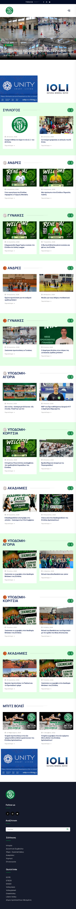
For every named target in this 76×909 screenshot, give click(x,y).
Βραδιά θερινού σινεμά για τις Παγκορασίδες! (52, 464)
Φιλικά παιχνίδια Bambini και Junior (54, 574)
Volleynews (10, 887)
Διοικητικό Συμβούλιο (14, 849)
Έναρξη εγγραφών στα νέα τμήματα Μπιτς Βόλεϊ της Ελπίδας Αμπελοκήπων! (55, 738)
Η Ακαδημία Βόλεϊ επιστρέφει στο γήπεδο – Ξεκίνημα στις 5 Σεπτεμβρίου (19, 519)
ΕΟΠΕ (8, 877)
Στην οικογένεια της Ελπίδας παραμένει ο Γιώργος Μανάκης (16, 193)
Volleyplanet (11, 890)
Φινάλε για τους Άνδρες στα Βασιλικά (55, 298)
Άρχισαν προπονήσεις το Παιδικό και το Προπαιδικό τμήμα (36, 48)
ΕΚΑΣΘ (8, 884)
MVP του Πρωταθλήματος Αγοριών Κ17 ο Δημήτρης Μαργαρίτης (56, 408)
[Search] (67, 829)
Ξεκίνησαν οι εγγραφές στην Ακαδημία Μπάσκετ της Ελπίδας (19, 575)
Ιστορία (9, 845)
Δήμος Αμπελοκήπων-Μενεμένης (19, 900)
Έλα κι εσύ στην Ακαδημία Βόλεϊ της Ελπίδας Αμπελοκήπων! (54, 519)
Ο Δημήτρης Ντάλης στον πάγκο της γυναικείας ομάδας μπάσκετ (55, 351)
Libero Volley (11, 897)
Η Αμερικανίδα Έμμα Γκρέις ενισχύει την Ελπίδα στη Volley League (20, 246)
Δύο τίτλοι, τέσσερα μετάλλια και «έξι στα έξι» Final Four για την (19, 408)
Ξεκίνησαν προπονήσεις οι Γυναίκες (18, 350)
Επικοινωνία (11, 862)
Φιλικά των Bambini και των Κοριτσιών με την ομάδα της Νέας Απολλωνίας (55, 631)
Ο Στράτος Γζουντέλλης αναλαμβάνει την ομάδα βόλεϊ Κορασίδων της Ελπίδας (19, 465)
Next (71, 110)
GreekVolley (11, 893)
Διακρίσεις (10, 855)
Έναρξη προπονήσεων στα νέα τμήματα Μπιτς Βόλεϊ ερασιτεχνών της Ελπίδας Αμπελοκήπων (19, 738)
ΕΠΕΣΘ (9, 880)
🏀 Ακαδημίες (9, 41)
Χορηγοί (9, 858)
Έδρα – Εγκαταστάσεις (15, 852)
